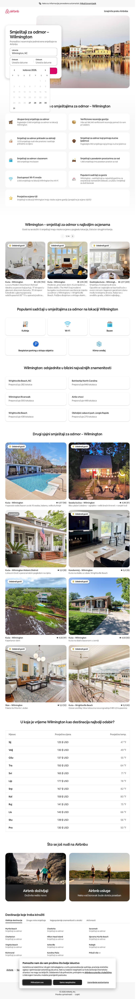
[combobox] (33, 53)
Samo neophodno (67, 982)
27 (30, 103)
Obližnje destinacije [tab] (13, 920)
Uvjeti (77, 994)
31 (14, 108)
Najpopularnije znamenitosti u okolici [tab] (66, 920)
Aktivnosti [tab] (91, 920)
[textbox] (21, 62)
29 (40, 103)
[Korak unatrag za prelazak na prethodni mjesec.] (14, 70)
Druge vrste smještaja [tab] (36, 920)
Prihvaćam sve (37, 982)
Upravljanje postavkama (98, 982)
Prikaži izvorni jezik (88, 3)
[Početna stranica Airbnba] (12, 11)
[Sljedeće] (72, 236)
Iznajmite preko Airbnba (116, 11)
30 (45, 103)
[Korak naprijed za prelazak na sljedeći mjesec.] (45, 70)
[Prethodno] (62, 236)
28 (35, 103)
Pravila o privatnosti (63, 994)
